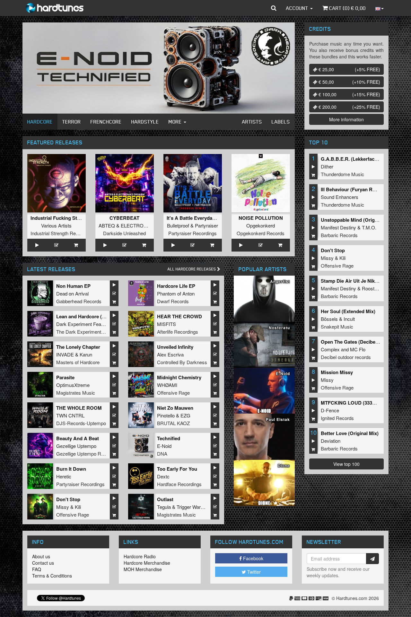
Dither (327, 166)
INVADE (65, 354)
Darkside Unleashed (124, 233)
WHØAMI (167, 384)
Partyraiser (206, 225)
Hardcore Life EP (176, 285)
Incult (349, 318)
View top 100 (346, 464)
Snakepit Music (337, 326)
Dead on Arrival (72, 293)
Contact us (43, 563)
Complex (330, 349)
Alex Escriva (170, 354)
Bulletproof (178, 225)
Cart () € (347, 8)
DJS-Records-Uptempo (81, 423)
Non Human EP (73, 285)
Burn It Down (71, 468)
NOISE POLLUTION (261, 217)
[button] (273, 8)
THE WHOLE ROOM (79, 407)
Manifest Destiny (338, 227)
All (192, 269)
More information (346, 119)
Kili (78, 506)
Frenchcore (106, 121)
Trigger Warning (193, 506)
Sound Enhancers (339, 196)
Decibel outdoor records (346, 357)
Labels (281, 121)
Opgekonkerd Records (260, 233)
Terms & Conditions (52, 575)
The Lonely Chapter (78, 346)
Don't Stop (68, 499)
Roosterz (371, 288)
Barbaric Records (339, 235)
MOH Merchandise (143, 569)
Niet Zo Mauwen (175, 407)
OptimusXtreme (73, 384)
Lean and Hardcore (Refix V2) (89, 316)
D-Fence (330, 410)
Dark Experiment (74, 324)
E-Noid (164, 445)
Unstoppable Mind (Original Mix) (357, 219)
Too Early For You (177, 468)
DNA (162, 453)
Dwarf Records (173, 301)
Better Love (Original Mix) (350, 433)
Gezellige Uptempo (76, 445)
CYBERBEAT (124, 217)
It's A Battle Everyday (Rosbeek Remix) (210, 217)
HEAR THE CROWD (179, 316)
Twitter (253, 572)
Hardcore (40, 121)
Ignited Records (337, 418)
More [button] (176, 121)
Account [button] (298, 8)
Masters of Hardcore (78, 362)
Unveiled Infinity (175, 346)
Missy (62, 506)
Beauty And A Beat (77, 438)
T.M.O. (369, 227)
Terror (71, 121)
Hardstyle (145, 121)
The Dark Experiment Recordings (91, 331)
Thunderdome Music (342, 174)
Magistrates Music (75, 392)
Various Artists (56, 225)
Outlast (165, 499)
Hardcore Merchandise (147, 563)
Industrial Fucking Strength (61, 217)
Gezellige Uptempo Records (86, 453)
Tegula (164, 506)
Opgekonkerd (260, 225)
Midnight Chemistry (179, 377)
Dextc (163, 476)
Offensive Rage (173, 392)
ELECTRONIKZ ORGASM (149, 225)
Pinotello (166, 415)
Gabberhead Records (78, 301)
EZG (185, 415)
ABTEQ (107, 225)
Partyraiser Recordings (192, 233)
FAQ (36, 569)
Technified (168, 438)
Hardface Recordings (179, 484)
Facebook (252, 558)
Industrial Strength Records (59, 233)
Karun (86, 354)
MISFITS (166, 324)
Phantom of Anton (176, 293)
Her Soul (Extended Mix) (348, 311)
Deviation (330, 440)
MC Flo (357, 349)
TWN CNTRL (70, 415)
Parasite (65, 377)
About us (41, 556)
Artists (252, 121)
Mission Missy (337, 372)
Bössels (329, 318)
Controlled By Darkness (182, 362)
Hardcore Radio (140, 556)
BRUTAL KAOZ (173, 423)
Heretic (63, 476)
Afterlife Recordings (177, 331)
